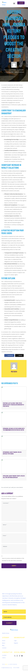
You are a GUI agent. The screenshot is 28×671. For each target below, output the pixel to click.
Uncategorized (9, 72)
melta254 (21, 70)
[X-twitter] (15, 656)
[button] (14, 3)
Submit (14, 566)
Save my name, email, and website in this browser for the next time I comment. (13, 559)
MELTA (6, 664)
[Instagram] (17, 656)
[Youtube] (22, 656)
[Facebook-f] (19, 656)
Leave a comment (19, 72)
